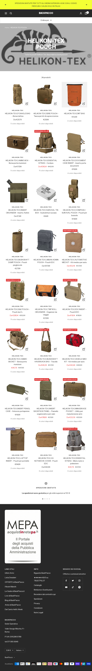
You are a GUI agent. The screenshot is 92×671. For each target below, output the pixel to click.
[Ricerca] (11, 13)
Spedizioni (38, 599)
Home (7, 28)
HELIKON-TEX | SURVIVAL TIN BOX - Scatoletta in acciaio (46, 211)
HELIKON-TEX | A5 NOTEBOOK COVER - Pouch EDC (46, 461)
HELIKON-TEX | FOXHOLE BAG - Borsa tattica (17, 114)
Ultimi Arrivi (9, 573)
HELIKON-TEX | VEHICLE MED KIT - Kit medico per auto (74, 360)
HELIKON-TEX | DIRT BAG (74, 113)
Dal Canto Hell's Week (14, 609)
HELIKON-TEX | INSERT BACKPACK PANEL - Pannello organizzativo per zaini (46, 411)
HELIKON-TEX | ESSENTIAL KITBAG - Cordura (46, 161)
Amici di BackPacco (13, 605)
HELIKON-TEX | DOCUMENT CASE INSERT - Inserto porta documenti (74, 163)
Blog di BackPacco (12, 600)
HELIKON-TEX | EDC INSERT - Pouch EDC (74, 310)
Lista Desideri (10, 577)
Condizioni (38, 608)
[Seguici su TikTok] (72, 587)
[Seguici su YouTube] (66, 587)
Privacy (37, 603)
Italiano (18, 650)
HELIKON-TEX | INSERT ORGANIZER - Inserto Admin (17, 211)
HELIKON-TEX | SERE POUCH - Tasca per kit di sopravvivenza (46, 114)
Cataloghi (38, 585)
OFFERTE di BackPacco (14, 582)
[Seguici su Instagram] (79, 580)
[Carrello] (86, 13)
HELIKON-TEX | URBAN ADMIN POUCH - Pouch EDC (46, 261)
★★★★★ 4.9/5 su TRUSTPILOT (41, 579)
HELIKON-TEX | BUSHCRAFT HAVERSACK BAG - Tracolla (46, 360)
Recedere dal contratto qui (45, 594)
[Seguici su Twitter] (72, 580)
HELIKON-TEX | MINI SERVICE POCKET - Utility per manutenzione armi (74, 411)
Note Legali (38, 612)
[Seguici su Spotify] (79, 587)
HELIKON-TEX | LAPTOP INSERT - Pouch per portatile (17, 459)
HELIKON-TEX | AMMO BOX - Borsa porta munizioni (17, 161)
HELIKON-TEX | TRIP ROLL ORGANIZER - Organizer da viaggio (46, 312)
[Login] (81, 13)
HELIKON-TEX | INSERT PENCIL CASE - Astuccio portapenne (17, 409)
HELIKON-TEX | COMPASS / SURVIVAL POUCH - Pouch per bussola (74, 213)
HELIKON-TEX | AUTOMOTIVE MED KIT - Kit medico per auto (74, 261)
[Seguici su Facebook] (66, 580)
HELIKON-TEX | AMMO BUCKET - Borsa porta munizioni (17, 361)
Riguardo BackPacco (42, 573)
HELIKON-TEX (17, 110)
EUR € (8, 650)
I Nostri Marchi (10, 586)
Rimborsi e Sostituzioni (43, 590)
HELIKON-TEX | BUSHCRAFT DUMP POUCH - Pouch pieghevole (17, 262)
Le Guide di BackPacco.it (15, 591)
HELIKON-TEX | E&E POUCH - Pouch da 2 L (18, 310)
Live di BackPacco (12, 596)
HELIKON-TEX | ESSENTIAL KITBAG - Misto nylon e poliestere (74, 461)
